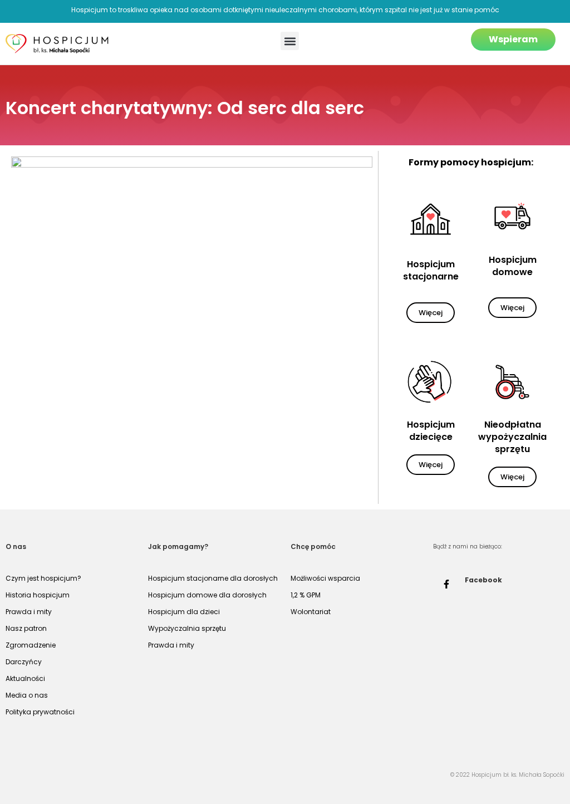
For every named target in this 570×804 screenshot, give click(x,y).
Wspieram (513, 39)
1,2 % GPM (306, 595)
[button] (290, 41)
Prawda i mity (29, 611)
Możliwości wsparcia (325, 578)
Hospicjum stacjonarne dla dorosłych (213, 578)
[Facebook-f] (446, 584)
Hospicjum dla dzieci (184, 611)
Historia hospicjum (38, 595)
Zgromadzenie (31, 645)
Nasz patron (26, 628)
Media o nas (27, 695)
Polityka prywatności (40, 712)
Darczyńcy (24, 661)
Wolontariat (311, 611)
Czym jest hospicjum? (43, 578)
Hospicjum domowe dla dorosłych (207, 595)
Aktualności (25, 678)
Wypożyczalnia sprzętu (187, 628)
